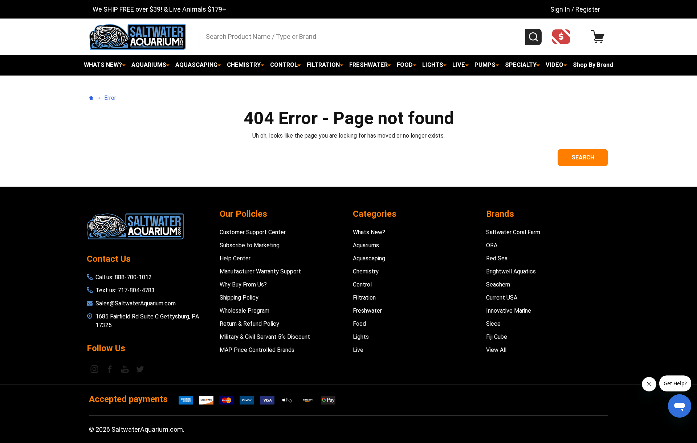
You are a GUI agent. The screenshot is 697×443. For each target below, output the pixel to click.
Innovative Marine (508, 310)
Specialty (521, 64)
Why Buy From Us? (243, 284)
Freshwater (368, 64)
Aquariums (148, 64)
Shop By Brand (593, 64)
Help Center (235, 258)
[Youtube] (125, 368)
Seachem (498, 284)
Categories (374, 214)
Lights (432, 64)
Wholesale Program (244, 310)
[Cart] (599, 37)
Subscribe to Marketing (250, 245)
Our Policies (243, 214)
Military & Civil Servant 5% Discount (265, 336)
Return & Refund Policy (249, 323)
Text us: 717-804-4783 (125, 290)
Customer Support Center (253, 232)
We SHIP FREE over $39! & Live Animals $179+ (159, 9)
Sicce (493, 323)
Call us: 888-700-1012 (123, 277)
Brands (500, 214)
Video (554, 64)
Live (458, 64)
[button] (563, 37)
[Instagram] (94, 368)
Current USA (501, 297)
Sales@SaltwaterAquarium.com (135, 303)
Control (284, 64)
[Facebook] (109, 368)
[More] (124, 65)
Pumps (485, 64)
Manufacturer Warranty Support (260, 271)
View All (496, 349)
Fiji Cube (496, 336)
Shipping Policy (239, 297)
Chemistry (244, 64)
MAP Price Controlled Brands (257, 349)
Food (405, 64)
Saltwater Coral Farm (513, 232)
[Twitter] (140, 368)
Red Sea (497, 258)
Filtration (323, 64)
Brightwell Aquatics (511, 271)
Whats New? (103, 64)
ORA (491, 245)
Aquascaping (196, 64)
